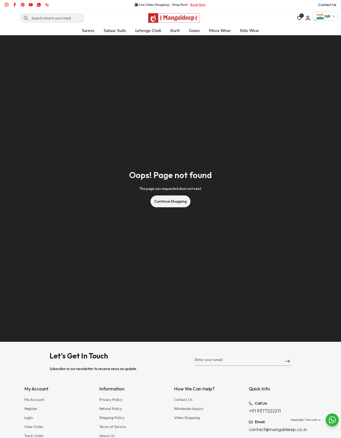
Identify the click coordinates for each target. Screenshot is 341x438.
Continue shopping (170, 201)
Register (30, 409)
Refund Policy (110, 409)
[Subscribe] (287, 361)
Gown (194, 31)
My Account (34, 400)
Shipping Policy (111, 418)
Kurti (175, 31)
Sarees (88, 31)
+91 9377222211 (265, 411)
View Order (33, 427)
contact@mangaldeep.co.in (278, 429)
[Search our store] (26, 18)
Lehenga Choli (148, 31)
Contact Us (327, 4)
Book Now (198, 5)
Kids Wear (249, 31)
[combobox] (52, 18)
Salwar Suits (115, 31)
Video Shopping (187, 418)
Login (28, 418)
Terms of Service (112, 427)
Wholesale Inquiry (188, 409)
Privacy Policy (110, 400)
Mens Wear (220, 31)
